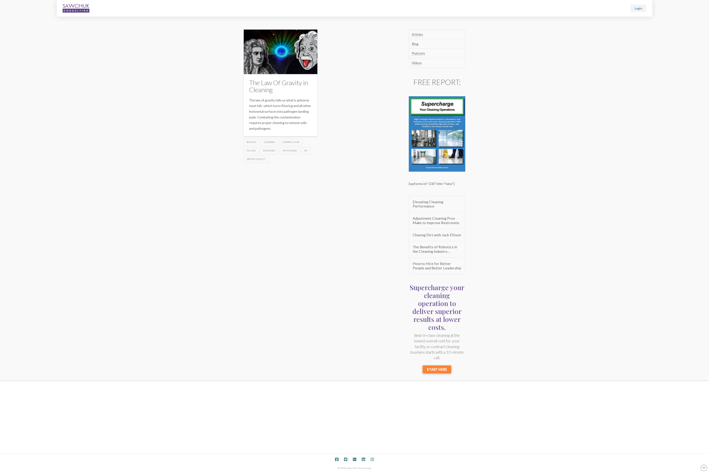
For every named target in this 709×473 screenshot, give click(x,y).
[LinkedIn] (363, 459)
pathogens (290, 150)
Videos (417, 63)
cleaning (269, 142)
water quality (256, 159)
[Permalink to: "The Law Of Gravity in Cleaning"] (280, 52)
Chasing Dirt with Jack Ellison (437, 235)
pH (305, 150)
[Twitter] (345, 459)
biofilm (251, 142)
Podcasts (418, 53)
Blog (415, 44)
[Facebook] (336, 459)
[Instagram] (372, 459)
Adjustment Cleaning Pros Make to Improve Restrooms (436, 220)
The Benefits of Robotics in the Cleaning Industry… (435, 249)
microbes (269, 150)
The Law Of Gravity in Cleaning (278, 86)
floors (251, 150)
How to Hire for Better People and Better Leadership (437, 265)
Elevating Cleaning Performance (428, 204)
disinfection (291, 142)
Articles (417, 34)
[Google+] (354, 459)
